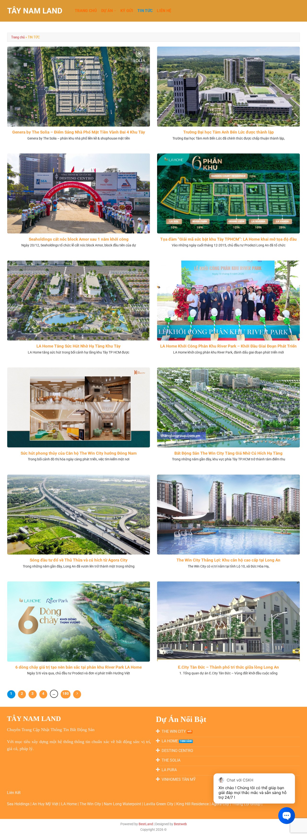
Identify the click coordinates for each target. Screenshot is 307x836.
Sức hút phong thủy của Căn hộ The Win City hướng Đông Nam (79, 453)
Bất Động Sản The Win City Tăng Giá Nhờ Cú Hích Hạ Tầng (228, 453)
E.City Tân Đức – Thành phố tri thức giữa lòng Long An (228, 667)
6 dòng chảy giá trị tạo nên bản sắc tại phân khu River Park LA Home (78, 667)
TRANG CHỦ (86, 10)
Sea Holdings (18, 804)
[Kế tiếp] (77, 694)
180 (65, 693)
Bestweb (180, 824)
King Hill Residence (193, 804)
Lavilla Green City (159, 804)
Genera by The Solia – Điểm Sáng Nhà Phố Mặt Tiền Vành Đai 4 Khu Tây (78, 132)
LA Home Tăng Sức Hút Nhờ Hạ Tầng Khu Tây (78, 346)
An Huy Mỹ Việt (45, 804)
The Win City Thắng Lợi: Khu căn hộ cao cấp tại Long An (228, 560)
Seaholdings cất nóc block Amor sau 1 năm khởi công (79, 239)
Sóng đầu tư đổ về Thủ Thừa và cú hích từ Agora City (79, 560)
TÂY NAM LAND (34, 11)
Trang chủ (18, 37)
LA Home (69, 804)
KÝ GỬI (126, 10)
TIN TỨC (145, 10)
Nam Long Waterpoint (123, 804)
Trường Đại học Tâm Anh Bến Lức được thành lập (228, 132)
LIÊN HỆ (164, 10)
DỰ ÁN (107, 10)
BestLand (146, 824)
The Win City (91, 804)
